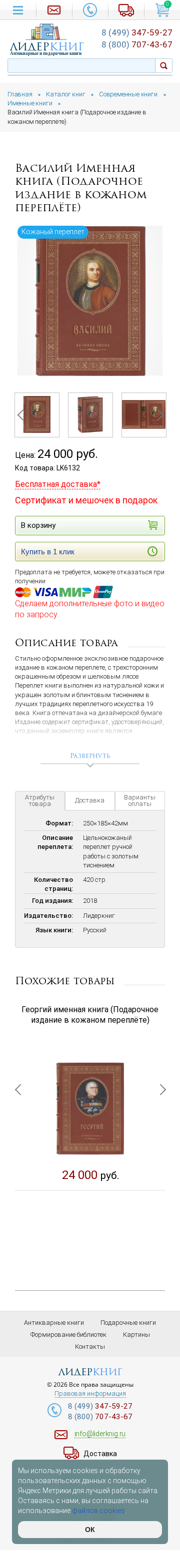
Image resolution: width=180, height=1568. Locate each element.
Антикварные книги (54, 1322)
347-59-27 (137, 32)
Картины (136, 1334)
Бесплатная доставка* (57, 484)
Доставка (89, 800)
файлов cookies (98, 1511)
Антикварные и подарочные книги (46, 53)
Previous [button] (22, 414)
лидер (47, 46)
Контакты (90, 1346)
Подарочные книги (128, 1322)
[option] (90, 301)
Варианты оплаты (140, 800)
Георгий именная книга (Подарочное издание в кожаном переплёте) (90, 1015)
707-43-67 (137, 44)
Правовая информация (90, 1393)
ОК (90, 1530)
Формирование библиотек (68, 1334)
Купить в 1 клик (47, 551)
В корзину (38, 525)
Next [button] (157, 414)
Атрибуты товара (39, 800)
